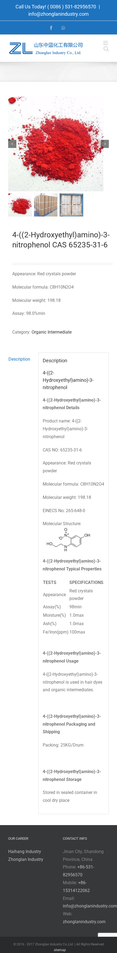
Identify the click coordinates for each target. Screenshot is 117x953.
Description (19, 359)
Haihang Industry (24, 851)
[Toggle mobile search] (106, 48)
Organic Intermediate (52, 332)
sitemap (60, 950)
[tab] (21, 359)
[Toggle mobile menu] (106, 43)
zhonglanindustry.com (84, 921)
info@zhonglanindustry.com (58, 14)
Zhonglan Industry (25, 859)
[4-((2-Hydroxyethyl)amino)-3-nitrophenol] (58, 143)
